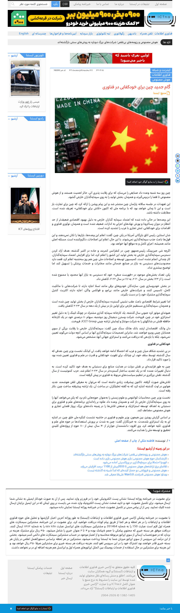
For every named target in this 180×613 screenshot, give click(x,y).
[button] (90, 608)
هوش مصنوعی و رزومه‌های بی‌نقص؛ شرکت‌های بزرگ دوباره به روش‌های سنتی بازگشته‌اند (107, 42)
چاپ (134, 440)
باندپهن (132, 33)
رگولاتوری (119, 33)
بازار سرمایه (86, 33)
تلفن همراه (146, 33)
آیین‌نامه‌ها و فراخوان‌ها (63, 33)
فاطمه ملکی (147, 440)
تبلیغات (47, 573)
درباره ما (119, 4)
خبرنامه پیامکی (82, 4)
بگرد (55, 4)
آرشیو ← (13, 55)
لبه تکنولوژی (103, 33)
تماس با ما (102, 4)
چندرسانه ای (39, 33)
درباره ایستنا (65, 573)
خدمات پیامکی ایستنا (39, 568)
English (23, 33)
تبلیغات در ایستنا (139, 4)
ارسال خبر (66, 578)
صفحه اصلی (121, 440)
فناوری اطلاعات (163, 33)
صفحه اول (161, 4)
